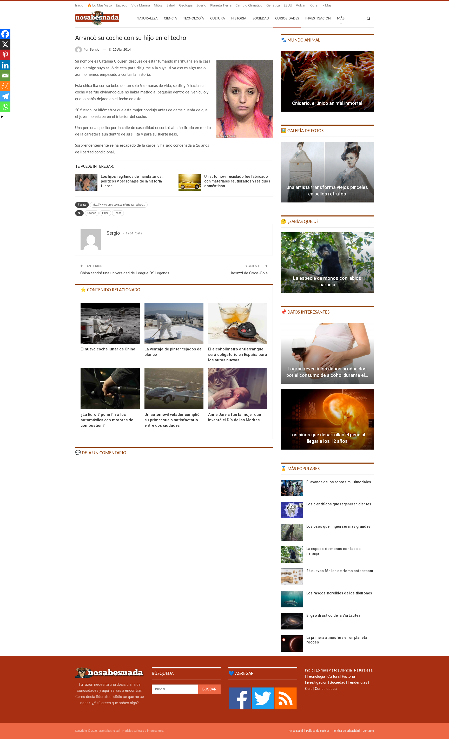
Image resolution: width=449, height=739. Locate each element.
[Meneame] (5, 86)
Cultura (217, 19)
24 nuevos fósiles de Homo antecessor (340, 571)
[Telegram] (5, 96)
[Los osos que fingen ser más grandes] (292, 532)
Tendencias (357, 682)
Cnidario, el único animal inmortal (327, 103)
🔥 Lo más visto (99, 5)
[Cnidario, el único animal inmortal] (327, 81)
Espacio (122, 5)
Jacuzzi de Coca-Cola (249, 273)
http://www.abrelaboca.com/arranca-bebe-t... (119, 204)
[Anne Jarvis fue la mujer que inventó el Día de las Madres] (237, 388)
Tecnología (193, 19)
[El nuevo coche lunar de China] (110, 323)
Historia (238, 19)
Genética (273, 5)
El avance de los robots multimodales (338, 482)
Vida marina (140, 5)
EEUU (288, 5)
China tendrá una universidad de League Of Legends (124, 273)
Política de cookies (317, 731)
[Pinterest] (5, 55)
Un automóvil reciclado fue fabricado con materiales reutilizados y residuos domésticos (237, 181)
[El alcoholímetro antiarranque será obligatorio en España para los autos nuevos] (237, 323)
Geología (186, 5)
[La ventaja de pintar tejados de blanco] (174, 323)
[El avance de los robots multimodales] (292, 488)
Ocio (309, 689)
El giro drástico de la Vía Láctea (333, 615)
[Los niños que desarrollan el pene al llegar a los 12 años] (327, 419)
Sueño (201, 5)
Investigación (318, 19)
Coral (314, 5)
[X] (5, 44)
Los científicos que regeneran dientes (338, 504)
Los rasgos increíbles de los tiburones (339, 593)
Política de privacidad (346, 731)
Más (328, 5)
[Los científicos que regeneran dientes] (292, 510)
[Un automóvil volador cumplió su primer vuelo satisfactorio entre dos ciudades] (174, 388)
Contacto (368, 731)
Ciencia (170, 19)
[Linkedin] (5, 65)
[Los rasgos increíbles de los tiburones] (292, 599)
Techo (118, 213)
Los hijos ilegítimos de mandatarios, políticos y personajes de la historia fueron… (131, 181)
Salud (171, 5)
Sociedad (261, 19)
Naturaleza (147, 19)
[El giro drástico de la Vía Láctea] (292, 621)
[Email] (5, 75)
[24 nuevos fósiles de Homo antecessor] (292, 576)
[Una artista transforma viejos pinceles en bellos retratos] (327, 172)
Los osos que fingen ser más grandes (338, 526)
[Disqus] (174, 529)
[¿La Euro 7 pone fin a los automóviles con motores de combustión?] (110, 388)
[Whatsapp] (5, 106)
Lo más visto (326, 670)
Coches (91, 213)
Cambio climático (248, 5)
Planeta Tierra (221, 5)
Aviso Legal (296, 731)
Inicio (79, 5)
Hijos (105, 213)
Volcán (301, 5)
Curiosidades (287, 19)
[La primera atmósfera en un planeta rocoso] (292, 643)
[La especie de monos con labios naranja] (327, 262)
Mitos (158, 5)
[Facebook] (5, 34)
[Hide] (2, 117)
